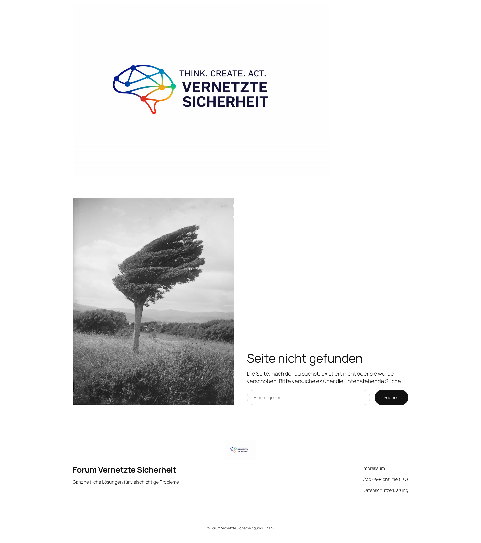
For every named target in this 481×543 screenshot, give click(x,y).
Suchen (391, 397)
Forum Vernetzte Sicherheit (124, 469)
